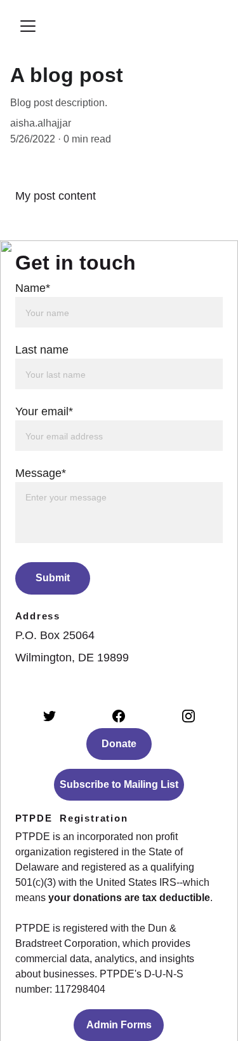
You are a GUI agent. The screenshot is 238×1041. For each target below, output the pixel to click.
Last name (42, 349)
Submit (53, 577)
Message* (40, 473)
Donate (119, 743)
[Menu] (28, 26)
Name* (32, 288)
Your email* (44, 411)
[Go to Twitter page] (49, 716)
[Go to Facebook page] (118, 716)
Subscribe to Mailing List (119, 784)
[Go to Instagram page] (188, 716)
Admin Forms (119, 1024)
